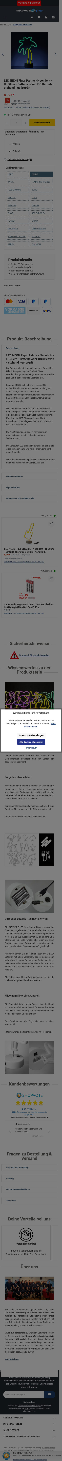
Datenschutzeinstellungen (31, 735)
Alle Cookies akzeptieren (31, 742)
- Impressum (31, 748)
